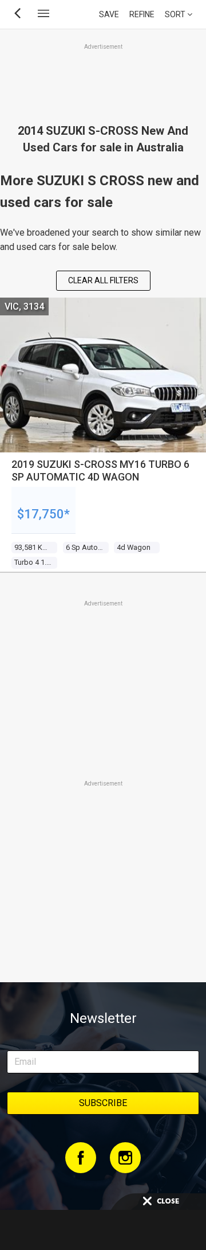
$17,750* (43, 514)
